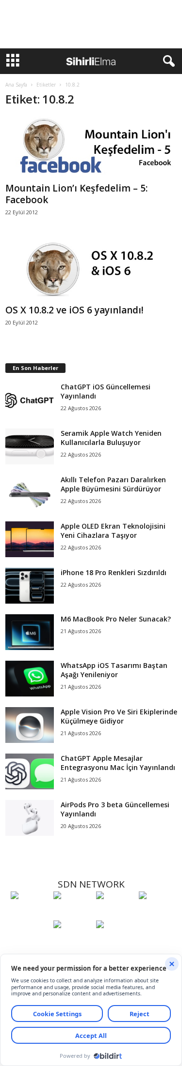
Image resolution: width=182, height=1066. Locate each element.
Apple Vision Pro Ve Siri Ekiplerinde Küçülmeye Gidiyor (119, 716)
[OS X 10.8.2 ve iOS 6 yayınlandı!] (91, 269)
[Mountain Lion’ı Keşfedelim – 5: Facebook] (91, 147)
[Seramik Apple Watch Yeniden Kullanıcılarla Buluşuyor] (29, 447)
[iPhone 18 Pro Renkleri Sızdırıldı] (29, 586)
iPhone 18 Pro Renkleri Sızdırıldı (113, 572)
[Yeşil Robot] (115, 913)
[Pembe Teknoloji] (72, 942)
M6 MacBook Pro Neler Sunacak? (116, 618)
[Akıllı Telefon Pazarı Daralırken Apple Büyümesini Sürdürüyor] (29, 493)
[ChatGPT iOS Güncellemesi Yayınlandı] (29, 400)
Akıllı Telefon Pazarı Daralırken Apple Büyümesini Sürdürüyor (113, 484)
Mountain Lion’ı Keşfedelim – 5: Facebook (76, 194)
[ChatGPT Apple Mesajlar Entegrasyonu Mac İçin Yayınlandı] (29, 772)
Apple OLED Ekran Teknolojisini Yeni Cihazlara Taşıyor (113, 530)
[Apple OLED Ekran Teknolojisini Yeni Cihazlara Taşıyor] (29, 539)
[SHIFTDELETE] (30, 913)
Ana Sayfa (16, 84)
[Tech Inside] (158, 913)
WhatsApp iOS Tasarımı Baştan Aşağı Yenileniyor (114, 670)
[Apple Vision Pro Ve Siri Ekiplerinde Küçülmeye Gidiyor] (29, 725)
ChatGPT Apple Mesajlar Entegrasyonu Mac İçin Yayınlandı (118, 763)
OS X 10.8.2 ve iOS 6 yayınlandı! (74, 310)
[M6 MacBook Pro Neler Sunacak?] (29, 632)
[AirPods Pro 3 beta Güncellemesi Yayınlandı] (29, 818)
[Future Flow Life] (115, 942)
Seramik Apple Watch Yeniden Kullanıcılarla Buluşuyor (111, 438)
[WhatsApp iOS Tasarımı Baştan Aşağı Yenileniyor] (29, 679)
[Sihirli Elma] (72, 913)
